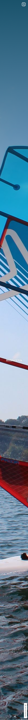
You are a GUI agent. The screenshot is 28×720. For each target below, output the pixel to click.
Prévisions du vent (25, 711)
